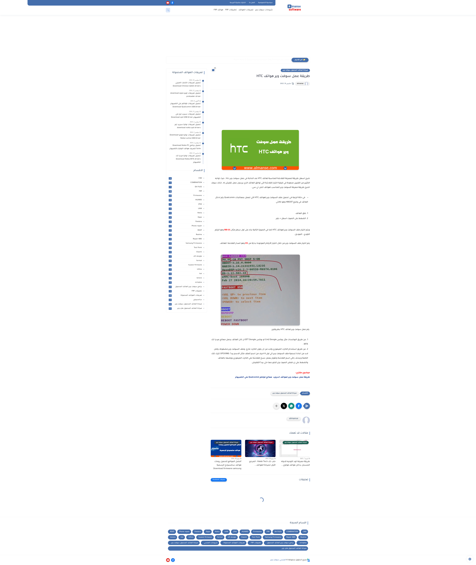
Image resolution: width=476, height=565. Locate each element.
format (186, 261)
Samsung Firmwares (186, 243)
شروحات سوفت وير (264, 10)
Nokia (185, 213)
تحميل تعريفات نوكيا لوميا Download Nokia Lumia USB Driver (185, 136)
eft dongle (186, 256)
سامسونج (186, 300)
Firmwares (185, 196)
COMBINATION (186, 183)
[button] (299, 406)
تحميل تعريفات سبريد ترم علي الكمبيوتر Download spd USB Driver (186, 116)
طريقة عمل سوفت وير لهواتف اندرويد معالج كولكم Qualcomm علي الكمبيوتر (272, 377)
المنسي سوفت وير (278, 560)
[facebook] (172, 2)
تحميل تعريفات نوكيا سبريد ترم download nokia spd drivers (188, 126)
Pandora (186, 222)
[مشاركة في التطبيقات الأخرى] (276, 406)
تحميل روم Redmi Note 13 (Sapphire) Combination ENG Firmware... (261, 60)
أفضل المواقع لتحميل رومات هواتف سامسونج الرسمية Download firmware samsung (227, 465)
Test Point (186, 248)
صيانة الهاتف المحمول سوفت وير (295, 70)
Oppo (186, 217)
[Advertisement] (238, 37)
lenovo (186, 278)
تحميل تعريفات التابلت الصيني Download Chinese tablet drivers (186, 84)
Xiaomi (186, 252)
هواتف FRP (218, 10)
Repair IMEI (186, 239)
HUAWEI (186, 200)
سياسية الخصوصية (265, 3)
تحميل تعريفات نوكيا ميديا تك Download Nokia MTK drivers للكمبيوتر (188, 159)
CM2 (186, 178)
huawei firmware (186, 265)
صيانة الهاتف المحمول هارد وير (185, 308)
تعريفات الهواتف (245, 10)
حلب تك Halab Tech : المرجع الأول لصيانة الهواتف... (262, 463)
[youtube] (167, 2)
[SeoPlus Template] (308, 560)
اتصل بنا (252, 3)
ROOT (186, 230)
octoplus (186, 282)
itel (186, 274)
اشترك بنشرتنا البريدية (238, 3)
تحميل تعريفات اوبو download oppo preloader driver (185, 95)
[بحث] (168, 10)
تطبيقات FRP (231, 10)
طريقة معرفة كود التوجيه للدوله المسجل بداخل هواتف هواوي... (295, 463)
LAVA (186, 209)
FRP (185, 191)
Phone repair (186, 226)
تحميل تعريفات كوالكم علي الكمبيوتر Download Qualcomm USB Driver (185, 105)
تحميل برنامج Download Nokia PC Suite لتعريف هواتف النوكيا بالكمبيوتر (185, 147)
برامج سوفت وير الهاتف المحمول (185, 287)
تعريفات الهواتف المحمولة (185, 295)
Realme (186, 235)
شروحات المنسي (211, 543)
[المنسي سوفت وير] (293, 7)
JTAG (186, 204)
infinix (186, 269)
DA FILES (186, 187)
